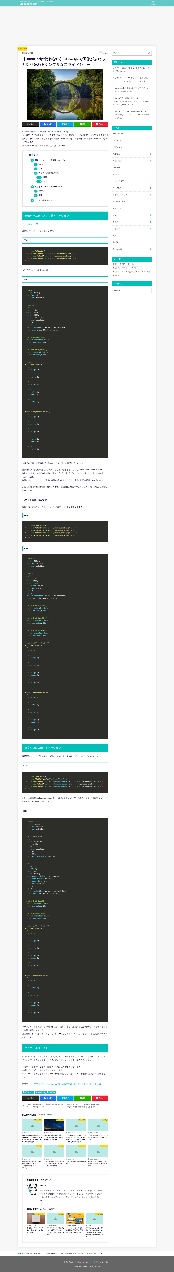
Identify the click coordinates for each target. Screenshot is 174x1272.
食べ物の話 (117, 249)
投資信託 (131, 272)
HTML (39, 164)
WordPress (117, 161)
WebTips (52, 1092)
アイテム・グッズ (120, 195)
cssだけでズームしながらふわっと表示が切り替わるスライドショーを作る (66, 1084)
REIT (123, 264)
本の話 (115, 242)
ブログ (115, 222)
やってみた (117, 188)
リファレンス (119, 272)
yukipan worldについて (84, 1262)
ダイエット (117, 208)
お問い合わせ (69, 1262)
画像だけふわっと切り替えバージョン (50, 160)
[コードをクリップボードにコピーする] (105, 252)
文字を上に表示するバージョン (47, 187)
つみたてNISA (118, 181)
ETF (116, 264)
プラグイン (137, 268)
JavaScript (41, 1092)
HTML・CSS (22, 49)
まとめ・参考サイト (42, 200)
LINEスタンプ (118, 147)
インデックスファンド (122, 268)
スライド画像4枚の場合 (46, 173)
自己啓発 (147, 272)
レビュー (116, 229)
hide (35, 155)
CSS (38, 169)
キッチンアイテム (120, 202)
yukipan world (28, 3)
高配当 (117, 275)
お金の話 (116, 174)
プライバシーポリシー (103, 1262)
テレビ (115, 215)
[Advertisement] (87, 25)
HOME (22, 1253)
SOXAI (131, 264)
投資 (114, 236)
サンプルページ (29, 224)
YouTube (116, 168)
